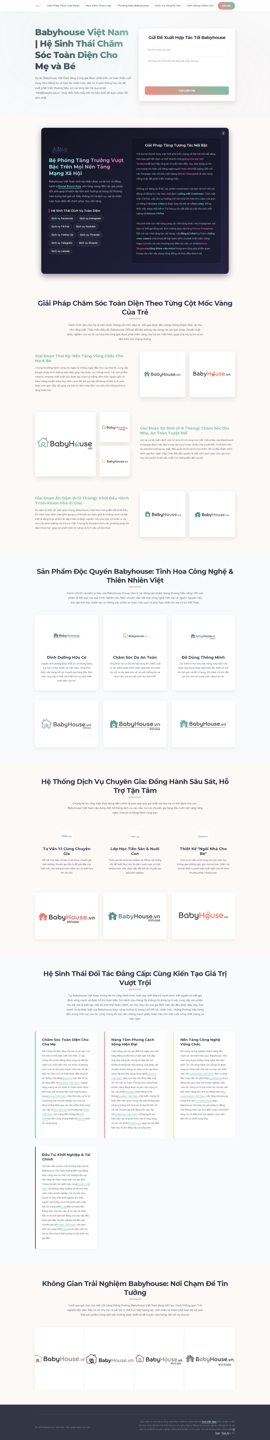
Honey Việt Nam (56, 1096)
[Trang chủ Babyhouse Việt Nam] (39, 6)
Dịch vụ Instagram (90, 218)
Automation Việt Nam (201, 1073)
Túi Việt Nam (60, 1109)
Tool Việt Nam (209, 1421)
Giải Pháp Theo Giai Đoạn (63, 5)
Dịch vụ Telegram (62, 243)
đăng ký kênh (188, 233)
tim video (198, 203)
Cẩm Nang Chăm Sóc (200, 5)
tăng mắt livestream (192, 193)
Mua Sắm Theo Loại (98, 5)
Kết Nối (226, 5)
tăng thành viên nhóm (162, 248)
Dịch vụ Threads (90, 234)
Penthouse (135, 1123)
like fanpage (188, 174)
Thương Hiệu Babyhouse (133, 5)
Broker (64, 1229)
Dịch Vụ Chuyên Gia (167, 5)
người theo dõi (182, 169)
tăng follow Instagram (199, 228)
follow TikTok (155, 213)
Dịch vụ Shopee (88, 243)
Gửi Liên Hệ (187, 90)
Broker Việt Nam (66, 1224)
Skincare (67, 1078)
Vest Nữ (81, 1118)
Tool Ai (225, 1433)
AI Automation (203, 1100)
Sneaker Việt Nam (128, 1096)
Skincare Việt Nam (69, 1082)
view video (158, 203)
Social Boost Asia (69, 186)
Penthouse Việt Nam (125, 1114)
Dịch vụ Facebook (62, 218)
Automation (215, 1078)
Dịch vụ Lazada (61, 251)
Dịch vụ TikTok (60, 226)
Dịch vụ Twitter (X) (62, 234)
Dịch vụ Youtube (86, 226)
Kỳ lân (63, 1206)
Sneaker (130, 1091)
